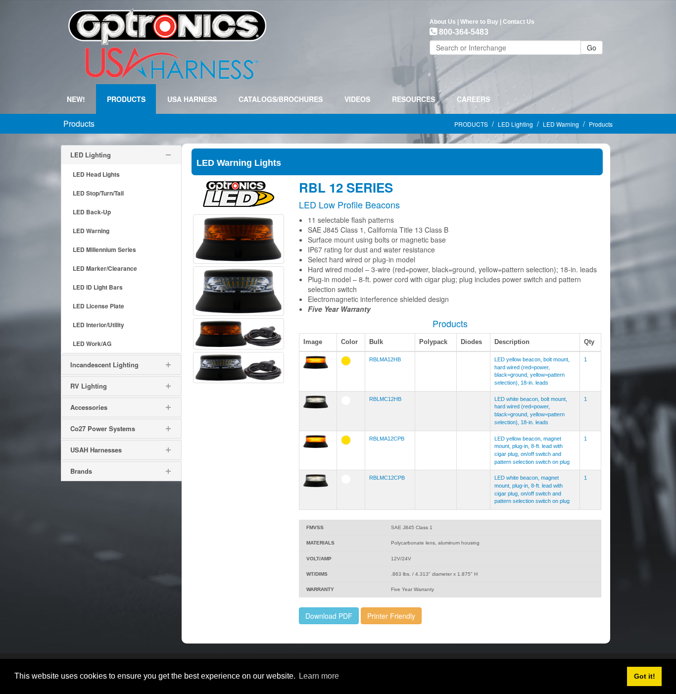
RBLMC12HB (385, 399)
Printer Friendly (391, 616)
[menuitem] (126, 99)
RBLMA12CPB (386, 439)
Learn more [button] (319, 676)
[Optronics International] (167, 41)
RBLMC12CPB (387, 478)
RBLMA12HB (385, 359)
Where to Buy (479, 21)
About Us (443, 21)
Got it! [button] (644, 676)
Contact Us (518, 21)
